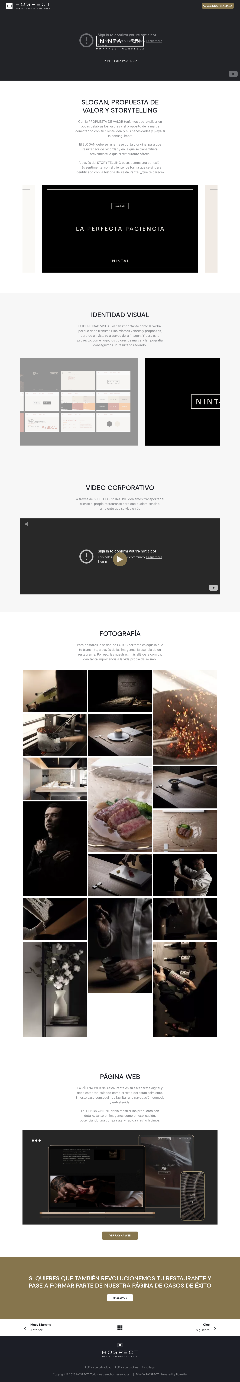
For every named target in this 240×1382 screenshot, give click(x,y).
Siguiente (203, 1327)
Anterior (40, 1327)
